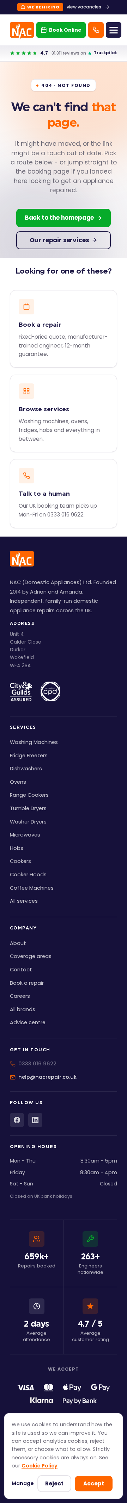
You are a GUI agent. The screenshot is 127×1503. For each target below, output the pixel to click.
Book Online (65, 29)
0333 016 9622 (37, 1063)
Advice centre (28, 1022)
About (18, 943)
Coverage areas (31, 956)
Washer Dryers (28, 821)
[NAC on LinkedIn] (35, 1120)
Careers (20, 996)
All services (24, 900)
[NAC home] (22, 30)
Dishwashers (26, 768)
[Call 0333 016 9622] (96, 30)
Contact (21, 969)
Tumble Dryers (28, 808)
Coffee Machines (32, 887)
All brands (22, 1009)
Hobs (16, 848)
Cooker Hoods (28, 874)
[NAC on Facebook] (17, 1120)
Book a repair (27, 983)
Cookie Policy (40, 1465)
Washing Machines (34, 742)
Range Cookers (29, 795)
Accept (93, 1483)
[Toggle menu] (113, 30)
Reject (54, 1483)
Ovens (18, 781)
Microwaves (25, 834)
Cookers (20, 861)
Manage (23, 1483)
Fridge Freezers (29, 755)
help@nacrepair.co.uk (47, 1077)
